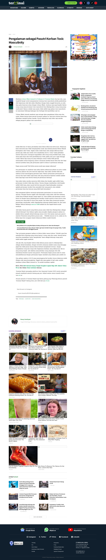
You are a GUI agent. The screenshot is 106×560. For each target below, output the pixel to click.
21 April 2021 (22, 499)
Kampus (31, 8)
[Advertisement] (53, 21)
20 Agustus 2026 (85, 123)
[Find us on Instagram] (80, 3)
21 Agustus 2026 (85, 111)
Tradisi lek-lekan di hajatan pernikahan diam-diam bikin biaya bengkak (88, 148)
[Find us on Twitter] (84, 3)
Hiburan (79, 8)
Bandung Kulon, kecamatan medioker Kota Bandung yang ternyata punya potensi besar (89, 107)
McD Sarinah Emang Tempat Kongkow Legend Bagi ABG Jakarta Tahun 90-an (41, 267)
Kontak (33, 551)
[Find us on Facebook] (88, 3)
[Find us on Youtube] (95, 3)
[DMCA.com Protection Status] (18, 543)
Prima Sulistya (34, 284)
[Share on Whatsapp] (11, 107)
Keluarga (21, 298)
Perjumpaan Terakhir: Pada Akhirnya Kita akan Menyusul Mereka (57, 506)
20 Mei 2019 (52, 485)
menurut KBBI (35, 204)
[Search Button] (96, 8)
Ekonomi (41, 8)
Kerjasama (56, 542)
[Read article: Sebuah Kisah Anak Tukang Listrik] (43, 484)
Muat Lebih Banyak (38, 516)
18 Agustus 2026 (85, 102)
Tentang (33, 542)
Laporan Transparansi (59, 551)
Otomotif (70, 8)
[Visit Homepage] (16, 2)
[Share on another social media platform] (11, 111)
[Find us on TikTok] (92, 3)
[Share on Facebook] (11, 100)
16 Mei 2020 (27, 46)
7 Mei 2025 (22, 490)
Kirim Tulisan (71, 3)
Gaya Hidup (90, 8)
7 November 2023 (23, 511)
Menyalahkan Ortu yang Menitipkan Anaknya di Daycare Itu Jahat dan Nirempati (38, 225)
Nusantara (14, 8)
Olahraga (60, 8)
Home (10, 34)
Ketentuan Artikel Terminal (38, 549)
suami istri (27, 298)
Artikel (14, 34)
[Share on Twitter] (11, 104)
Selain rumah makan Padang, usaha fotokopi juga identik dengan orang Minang (88, 128)
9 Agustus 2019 (53, 509)
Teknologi (50, 8)
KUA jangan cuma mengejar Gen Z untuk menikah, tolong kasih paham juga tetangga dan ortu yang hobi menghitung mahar (89, 118)
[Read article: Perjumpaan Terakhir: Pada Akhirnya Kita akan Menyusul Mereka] (43, 507)
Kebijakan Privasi (58, 549)
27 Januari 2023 (53, 500)
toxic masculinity (36, 298)
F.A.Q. (55, 545)
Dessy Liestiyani (18, 46)
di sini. (48, 281)
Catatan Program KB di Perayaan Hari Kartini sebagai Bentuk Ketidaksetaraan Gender (28, 495)
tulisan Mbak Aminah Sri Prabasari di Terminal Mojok (38, 99)
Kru (32, 545)
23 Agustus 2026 (85, 132)
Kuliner (23, 8)
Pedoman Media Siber (59, 547)
